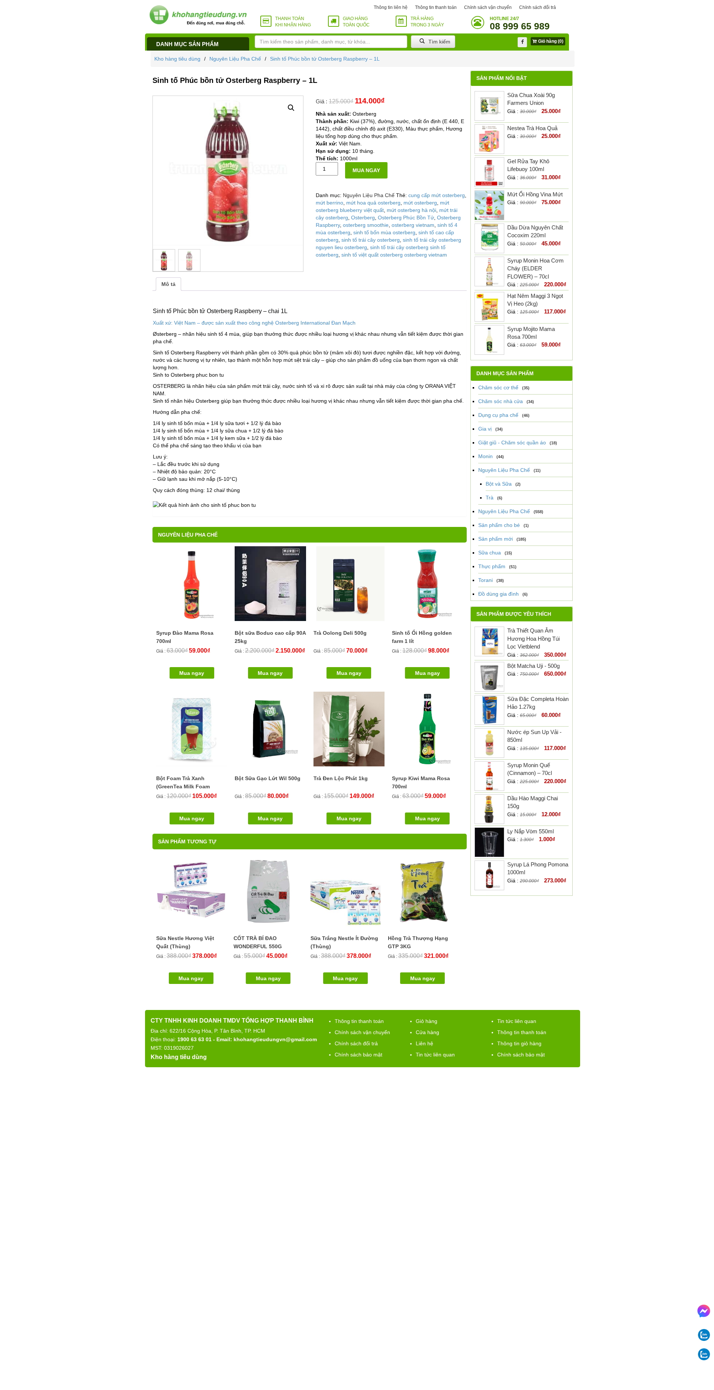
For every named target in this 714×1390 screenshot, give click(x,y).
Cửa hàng (427, 1032)
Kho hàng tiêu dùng (177, 59)
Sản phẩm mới (495, 539)
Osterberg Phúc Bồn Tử (406, 218)
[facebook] (522, 42)
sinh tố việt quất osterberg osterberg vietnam (394, 255)
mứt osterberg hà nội (411, 210)
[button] (291, 108)
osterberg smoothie (366, 225)
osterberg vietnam (413, 225)
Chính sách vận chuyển (488, 7)
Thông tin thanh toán (436, 7)
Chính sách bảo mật (358, 1055)
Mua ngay (366, 170)
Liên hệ (424, 1043)
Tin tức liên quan (435, 1055)
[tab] (168, 284)
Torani (485, 580)
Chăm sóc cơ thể (498, 387)
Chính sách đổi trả (537, 7)
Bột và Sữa (499, 484)
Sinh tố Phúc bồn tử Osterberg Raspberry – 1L (325, 59)
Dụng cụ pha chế (498, 415)
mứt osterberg (420, 203)
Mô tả (168, 284)
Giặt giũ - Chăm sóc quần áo (512, 442)
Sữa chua (489, 553)
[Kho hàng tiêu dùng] (198, 15)
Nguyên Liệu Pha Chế (235, 59)
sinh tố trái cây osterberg (370, 240)
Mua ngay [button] (191, 673)
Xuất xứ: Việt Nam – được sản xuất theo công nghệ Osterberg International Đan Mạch (254, 323)
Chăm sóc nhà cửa (500, 401)
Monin (485, 456)
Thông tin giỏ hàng (519, 1043)
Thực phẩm (491, 566)
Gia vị (485, 429)
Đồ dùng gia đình (498, 594)
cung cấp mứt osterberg (436, 195)
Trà (489, 498)
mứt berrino (329, 203)
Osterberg (363, 218)
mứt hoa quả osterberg (373, 203)
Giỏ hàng (426, 1021)
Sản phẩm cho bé (499, 525)
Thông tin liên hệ (391, 7)
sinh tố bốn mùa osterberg (384, 232)
